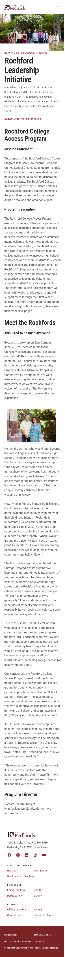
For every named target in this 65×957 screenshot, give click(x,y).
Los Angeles (40, 870)
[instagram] (18, 855)
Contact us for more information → (24, 118)
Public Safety (14, 895)
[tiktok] (35, 855)
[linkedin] (27, 855)
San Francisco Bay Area (20, 876)
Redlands (12, 870)
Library (38, 895)
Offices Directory (16, 909)
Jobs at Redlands (43, 915)
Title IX (38, 890)
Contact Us (13, 915)
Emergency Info (16, 890)
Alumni (38, 909)
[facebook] (9, 855)
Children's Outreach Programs (26, 52)
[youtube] (44, 855)
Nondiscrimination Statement (17, 941)
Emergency (39, 941)
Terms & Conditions (43, 935)
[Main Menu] (58, 7)
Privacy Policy (10, 935)
